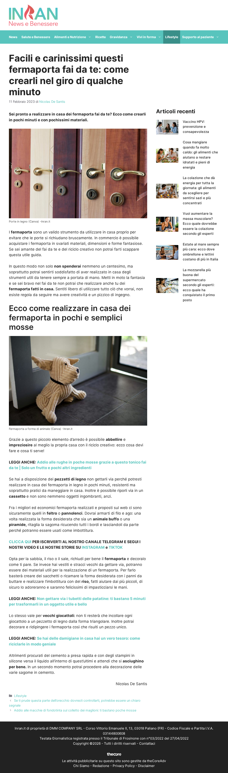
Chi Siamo (81, 766)
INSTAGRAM (93, 547)
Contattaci (147, 743)
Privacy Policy (124, 766)
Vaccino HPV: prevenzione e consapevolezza (196, 127)
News (13, 37)
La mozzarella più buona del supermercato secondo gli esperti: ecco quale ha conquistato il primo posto (199, 285)
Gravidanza (118, 37)
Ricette (100, 37)
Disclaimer (146, 766)
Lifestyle (171, 37)
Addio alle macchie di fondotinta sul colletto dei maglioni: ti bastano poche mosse (75, 710)
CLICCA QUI (20, 542)
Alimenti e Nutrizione (70, 37)
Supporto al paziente (198, 37)
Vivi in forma (146, 37)
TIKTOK (116, 547)
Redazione (101, 766)
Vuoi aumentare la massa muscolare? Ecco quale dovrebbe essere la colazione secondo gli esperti (200, 223)
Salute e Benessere (35, 37)
